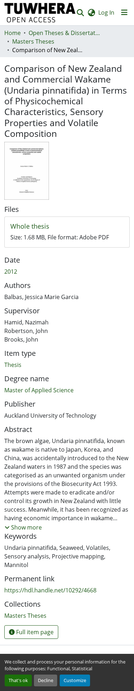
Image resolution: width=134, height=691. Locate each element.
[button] (40, 13)
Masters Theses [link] (33, 41)
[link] (67, 226)
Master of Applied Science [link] (39, 390)
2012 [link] (10, 271)
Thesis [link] (12, 365)
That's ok (18, 680)
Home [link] (12, 33)
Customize (75, 680)
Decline (45, 680)
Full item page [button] (34, 632)
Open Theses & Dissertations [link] (64, 33)
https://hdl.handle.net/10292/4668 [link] (50, 590)
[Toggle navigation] (124, 12)
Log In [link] (106, 12)
